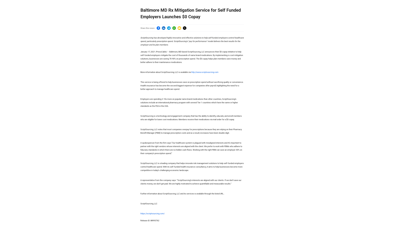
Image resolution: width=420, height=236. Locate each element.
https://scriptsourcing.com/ (152, 213)
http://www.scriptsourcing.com (204, 72)
